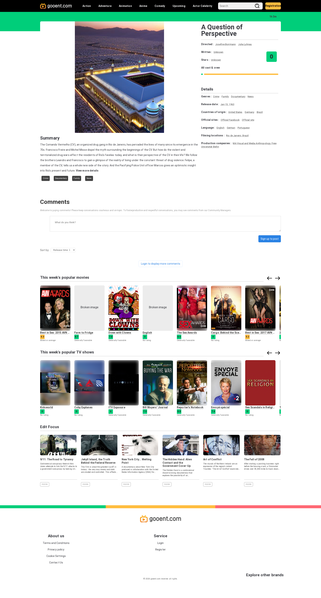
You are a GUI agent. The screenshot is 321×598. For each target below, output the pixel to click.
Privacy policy (56, 549)
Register (160, 549)
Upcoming (179, 5)
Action (86, 5)
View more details (87, 170)
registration (273, 5)
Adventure (104, 5)
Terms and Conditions (56, 543)
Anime (143, 5)
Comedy (160, 5)
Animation (125, 5)
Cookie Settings (56, 556)
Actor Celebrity (202, 5)
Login (160, 543)
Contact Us (56, 562)
